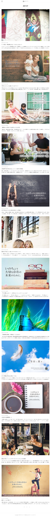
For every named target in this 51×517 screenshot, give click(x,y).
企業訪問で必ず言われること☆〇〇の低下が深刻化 (12, 168)
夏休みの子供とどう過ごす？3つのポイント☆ (11, 251)
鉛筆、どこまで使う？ (6, 500)
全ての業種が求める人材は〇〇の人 (9, 376)
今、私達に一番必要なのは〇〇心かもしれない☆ (12, 44)
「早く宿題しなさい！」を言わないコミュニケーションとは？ (15, 293)
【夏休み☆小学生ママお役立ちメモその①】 (11, 127)
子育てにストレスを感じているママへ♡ (10, 86)
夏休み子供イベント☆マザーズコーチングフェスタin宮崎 (14, 458)
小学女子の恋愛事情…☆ (7, 417)
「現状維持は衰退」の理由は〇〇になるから (11, 334)
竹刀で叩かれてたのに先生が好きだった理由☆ (11, 210)
